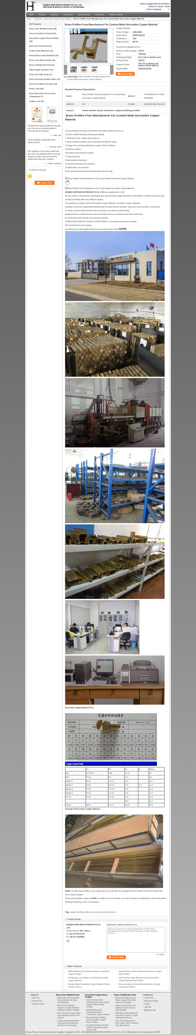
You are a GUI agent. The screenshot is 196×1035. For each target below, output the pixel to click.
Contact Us (99, 15)
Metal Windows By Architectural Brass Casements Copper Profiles (97, 1012)
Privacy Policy (31, 1032)
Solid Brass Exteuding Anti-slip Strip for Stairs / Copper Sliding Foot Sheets (126, 1015)
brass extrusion (109, 912)
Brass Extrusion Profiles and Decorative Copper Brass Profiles (96, 1019)
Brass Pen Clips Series (39, 74)
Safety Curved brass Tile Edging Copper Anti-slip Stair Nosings (125, 1007)
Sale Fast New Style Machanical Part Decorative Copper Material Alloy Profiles (97, 1003)
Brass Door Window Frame (41, 29)
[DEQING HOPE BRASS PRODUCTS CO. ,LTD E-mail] (68, 941)
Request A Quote (156, 6)
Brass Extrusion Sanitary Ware (42, 79)
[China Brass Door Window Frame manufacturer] (33, 5)
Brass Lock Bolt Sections (40, 60)
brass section (96, 912)
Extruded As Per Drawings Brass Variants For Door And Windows (68, 1000)
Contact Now (127, 74)
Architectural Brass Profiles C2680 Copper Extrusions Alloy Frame (97, 1027)
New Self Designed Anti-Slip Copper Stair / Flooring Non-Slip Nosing (126, 1023)
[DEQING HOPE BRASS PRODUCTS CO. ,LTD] (168, 9)
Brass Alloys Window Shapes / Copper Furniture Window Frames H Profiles (68, 1007)
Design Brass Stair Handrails (42, 55)
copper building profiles (80, 912)
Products (42, 15)
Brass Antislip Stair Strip (40, 65)
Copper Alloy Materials (39, 51)
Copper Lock (34, 101)
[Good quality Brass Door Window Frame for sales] (37, 122)
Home (31, 15)
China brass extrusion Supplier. (51, 1032)
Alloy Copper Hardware (39, 70)
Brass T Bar (34, 89)
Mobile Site (151, 1010)
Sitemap (147, 1007)
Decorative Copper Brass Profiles (58, 19)
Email (167, 6)
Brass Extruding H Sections (41, 84)
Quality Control (84, 15)
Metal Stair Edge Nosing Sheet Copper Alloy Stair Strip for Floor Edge (125, 1000)
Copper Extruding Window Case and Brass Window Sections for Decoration (68, 1023)
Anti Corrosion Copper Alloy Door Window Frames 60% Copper (69, 1015)
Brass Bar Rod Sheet (38, 46)
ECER (157, 1032)
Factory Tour (68, 15)
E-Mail (147, 1004)
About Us (54, 15)
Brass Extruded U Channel (41, 33)
